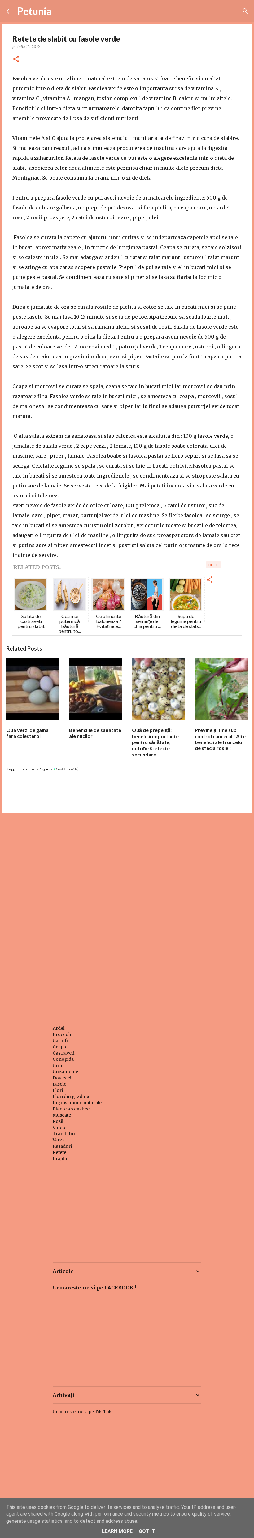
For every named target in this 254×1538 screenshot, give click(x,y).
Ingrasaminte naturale (77, 1102)
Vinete (59, 1127)
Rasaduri (62, 1146)
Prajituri (62, 1158)
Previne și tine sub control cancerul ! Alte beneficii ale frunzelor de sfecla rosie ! (220, 739)
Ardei (58, 1028)
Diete (213, 565)
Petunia (34, 11)
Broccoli (62, 1034)
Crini (58, 1065)
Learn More (117, 1531)
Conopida (63, 1059)
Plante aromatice (71, 1109)
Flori (58, 1090)
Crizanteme (65, 1071)
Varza (59, 1140)
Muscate (62, 1115)
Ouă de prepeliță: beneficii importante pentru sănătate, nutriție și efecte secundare (155, 742)
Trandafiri (64, 1134)
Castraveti (63, 1053)
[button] (16, 59)
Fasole (59, 1084)
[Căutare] (245, 11)
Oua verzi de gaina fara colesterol (27, 733)
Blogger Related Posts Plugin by (29, 769)
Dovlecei (62, 1078)
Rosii (58, 1121)
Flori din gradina (71, 1096)
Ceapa (59, 1047)
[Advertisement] (127, 865)
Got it (147, 1531)
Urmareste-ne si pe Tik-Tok (82, 1412)
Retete (59, 1152)
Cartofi (60, 1040)
